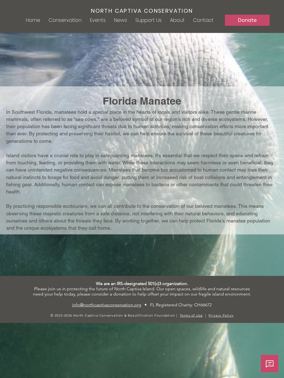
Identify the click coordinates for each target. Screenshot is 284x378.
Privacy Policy (221, 315)
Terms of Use (191, 315)
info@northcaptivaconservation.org (106, 304)
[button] (65, 20)
